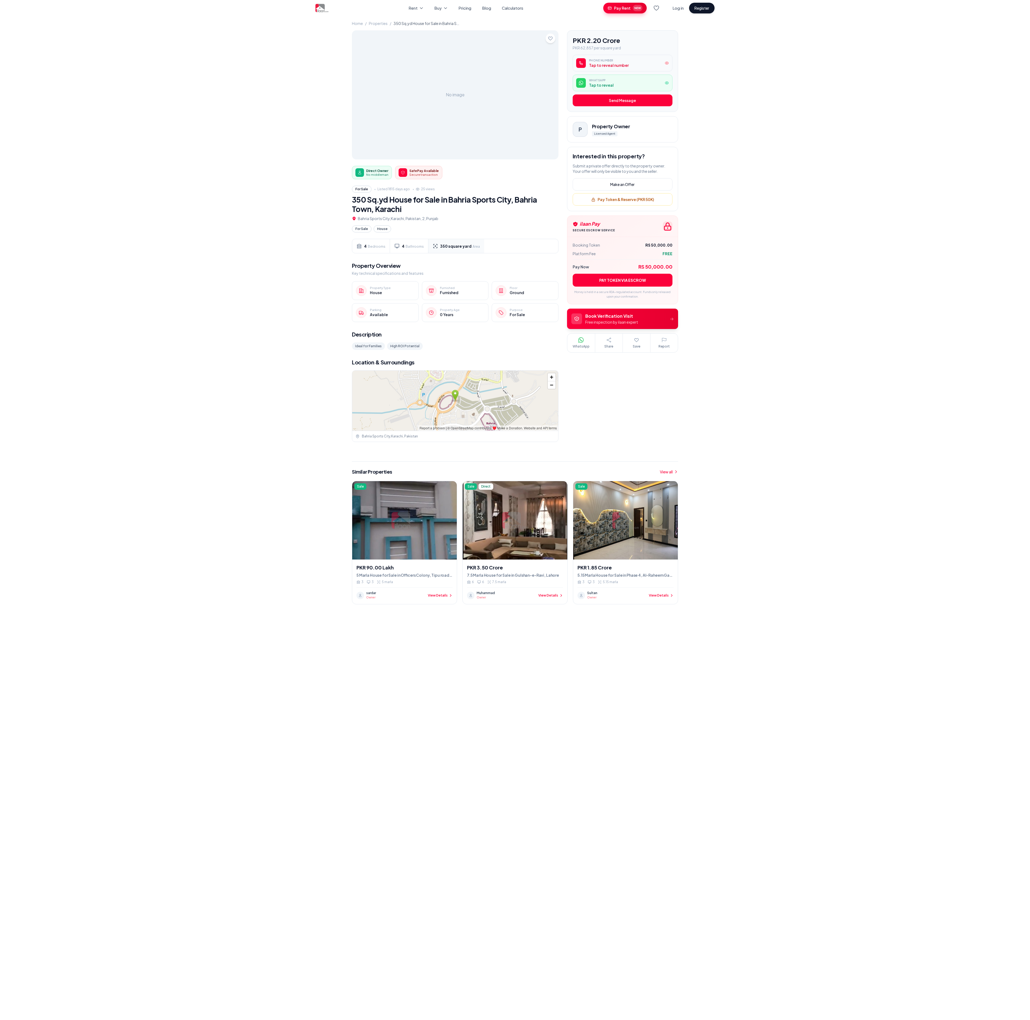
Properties (378, 23)
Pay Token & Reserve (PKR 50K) (626, 199)
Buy (438, 7)
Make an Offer (622, 184)
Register (701, 8)
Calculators (512, 7)
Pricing (464, 7)
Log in (678, 7)
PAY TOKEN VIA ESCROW (622, 280)
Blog (486, 7)
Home (357, 23)
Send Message (622, 100)
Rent (413, 7)
